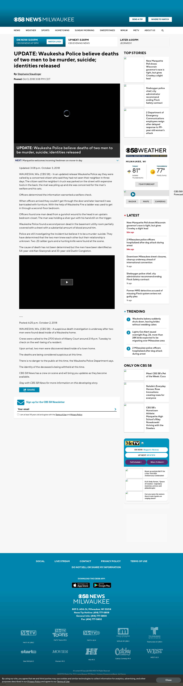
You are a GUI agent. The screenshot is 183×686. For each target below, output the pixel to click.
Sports (45, 30)
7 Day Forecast (146, 184)
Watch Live (54, 42)
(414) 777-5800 (99, 616)
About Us (150, 30)
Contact (85, 561)
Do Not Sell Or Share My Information (96, 567)
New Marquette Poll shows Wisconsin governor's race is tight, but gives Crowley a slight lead (155, 69)
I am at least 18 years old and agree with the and (51, 415)
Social (40, 561)
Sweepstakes (107, 30)
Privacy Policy (76, 415)
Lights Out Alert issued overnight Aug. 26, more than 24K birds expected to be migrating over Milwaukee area (148, 336)
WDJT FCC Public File (64, 674)
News (17, 30)
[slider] (23, 132)
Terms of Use (61, 415)
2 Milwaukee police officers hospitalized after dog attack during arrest (145, 242)
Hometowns (62, 30)
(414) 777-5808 (101, 612)
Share (31, 390)
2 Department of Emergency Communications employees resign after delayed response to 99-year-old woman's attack (155, 123)
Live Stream (62, 561)
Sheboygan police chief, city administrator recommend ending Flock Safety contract (155, 95)
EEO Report (92, 674)
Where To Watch (160, 19)
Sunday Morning (84, 30)
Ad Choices (122, 674)
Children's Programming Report (106, 674)
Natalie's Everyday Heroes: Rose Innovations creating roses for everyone (156, 392)
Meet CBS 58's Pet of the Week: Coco (156, 375)
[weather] (129, 172)
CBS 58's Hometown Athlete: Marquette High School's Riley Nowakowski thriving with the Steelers (154, 418)
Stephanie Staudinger (29, 74)
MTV (136, 30)
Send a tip (137, 19)
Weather (31, 30)
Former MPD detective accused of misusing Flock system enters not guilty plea (145, 293)
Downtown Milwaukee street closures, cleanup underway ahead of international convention (146, 259)
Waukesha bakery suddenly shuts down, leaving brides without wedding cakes (146, 321)
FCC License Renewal (80, 674)
